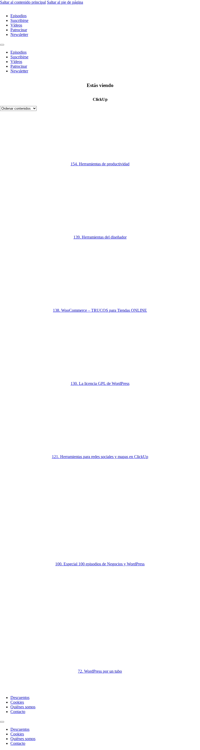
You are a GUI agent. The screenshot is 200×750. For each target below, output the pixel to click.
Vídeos (16, 25)
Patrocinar (18, 30)
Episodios (18, 16)
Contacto (17, 711)
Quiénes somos (22, 707)
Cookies (17, 702)
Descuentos (19, 697)
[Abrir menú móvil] (2, 45)
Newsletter (19, 34)
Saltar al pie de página (65, 2)
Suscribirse (19, 20)
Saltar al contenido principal (23, 2)
